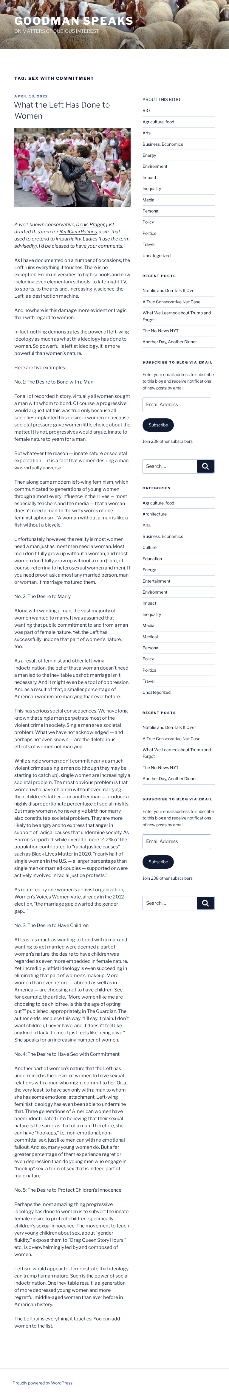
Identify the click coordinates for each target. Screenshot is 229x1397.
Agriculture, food (158, 121)
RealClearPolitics (78, 232)
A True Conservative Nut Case (171, 301)
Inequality (152, 188)
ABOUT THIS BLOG (161, 99)
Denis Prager (90, 224)
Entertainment (156, 580)
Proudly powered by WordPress (42, 1382)
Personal (151, 210)
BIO (146, 110)
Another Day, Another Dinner (170, 341)
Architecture (155, 513)
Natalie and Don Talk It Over (169, 290)
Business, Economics (163, 144)
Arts (147, 132)
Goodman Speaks (74, 20)
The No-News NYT (161, 330)
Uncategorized (157, 255)
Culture (150, 547)
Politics (149, 233)
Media (148, 199)
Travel (148, 244)
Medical (150, 636)
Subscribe (158, 424)
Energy (149, 155)
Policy (148, 221)
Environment (155, 166)
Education (152, 558)
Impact (149, 177)
